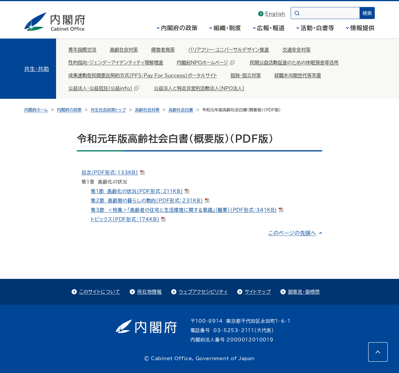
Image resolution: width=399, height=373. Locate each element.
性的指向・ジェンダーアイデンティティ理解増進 (115, 62)
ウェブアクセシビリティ (203, 291)
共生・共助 (36, 68)
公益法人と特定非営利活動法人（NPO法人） (199, 88)
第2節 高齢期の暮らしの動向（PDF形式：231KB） (147, 200)
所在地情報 (149, 291)
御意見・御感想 (304, 291)
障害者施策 (163, 49)
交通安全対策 (296, 49)
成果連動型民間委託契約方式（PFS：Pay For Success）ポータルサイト (142, 75)
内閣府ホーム (36, 110)
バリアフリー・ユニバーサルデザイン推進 (228, 49)
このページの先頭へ (292, 233)
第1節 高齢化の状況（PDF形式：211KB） (137, 191)
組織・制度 (227, 28)
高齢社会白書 (181, 110)
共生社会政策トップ (108, 110)
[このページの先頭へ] (378, 352)
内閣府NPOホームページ (202, 62)
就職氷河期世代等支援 (297, 75)
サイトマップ (258, 291)
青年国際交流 (82, 49)
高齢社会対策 (124, 49)
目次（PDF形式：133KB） (109, 172)
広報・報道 (271, 28)
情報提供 (362, 28)
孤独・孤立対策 (245, 75)
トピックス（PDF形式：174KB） (125, 219)
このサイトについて (99, 291)
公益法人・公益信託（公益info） (100, 88)
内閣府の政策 (179, 28)
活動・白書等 (317, 28)
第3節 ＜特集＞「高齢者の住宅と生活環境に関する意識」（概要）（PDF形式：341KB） (184, 210)
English (275, 13)
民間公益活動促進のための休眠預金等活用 (294, 62)
